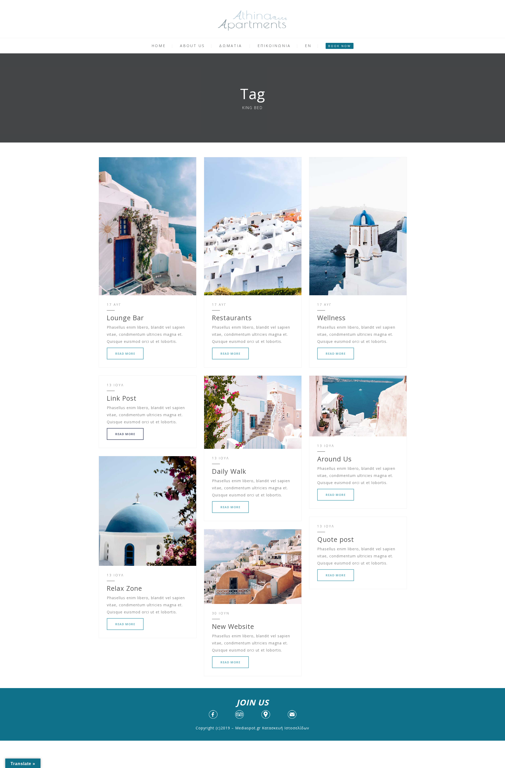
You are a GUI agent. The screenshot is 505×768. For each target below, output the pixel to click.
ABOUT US (192, 45)
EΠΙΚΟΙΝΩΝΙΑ (274, 45)
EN (308, 45)
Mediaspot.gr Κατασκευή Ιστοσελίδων (272, 727)
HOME (159, 45)
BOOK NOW (339, 46)
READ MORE (125, 353)
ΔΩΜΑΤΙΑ (230, 45)
